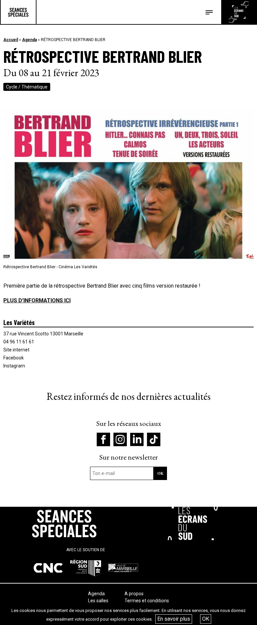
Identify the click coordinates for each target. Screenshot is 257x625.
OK (205, 619)
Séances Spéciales (18, 12)
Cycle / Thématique (27, 87)
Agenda (29, 39)
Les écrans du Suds (238, 12)
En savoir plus (173, 619)
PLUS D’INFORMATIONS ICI (37, 300)
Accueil (10, 39)
